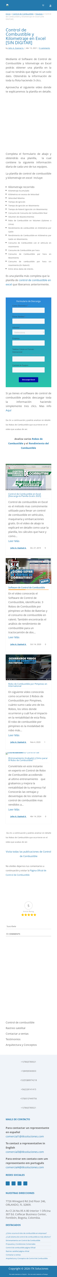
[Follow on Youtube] (14, 1183)
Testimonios (13, 1039)
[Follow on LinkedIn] (25, 1183)
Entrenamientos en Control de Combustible (23, 1240)
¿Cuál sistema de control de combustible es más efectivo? (28, 1237)
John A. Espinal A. (16, 48)
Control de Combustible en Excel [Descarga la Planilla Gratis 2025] (24, 495)
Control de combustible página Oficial (20, 1247)
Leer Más (13, 541)
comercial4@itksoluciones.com (25, 1167)
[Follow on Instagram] (19, 1183)
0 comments (44, 48)
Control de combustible (20, 1022)
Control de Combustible (23, 14)
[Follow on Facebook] (8, 1183)
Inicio (8, 14)
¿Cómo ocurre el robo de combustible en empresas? (26, 1233)
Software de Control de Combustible (26, 587)
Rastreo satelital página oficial (17, 1251)
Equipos (39, 14)
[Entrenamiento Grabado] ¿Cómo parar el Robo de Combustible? (28, 759)
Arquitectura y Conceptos (21, 1045)
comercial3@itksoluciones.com (25, 1152)
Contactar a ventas (17, 1033)
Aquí (8, 410)
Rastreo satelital (15, 1028)
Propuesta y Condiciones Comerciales (20, 1244)
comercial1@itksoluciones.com (25, 1136)
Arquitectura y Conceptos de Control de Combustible (27, 1258)
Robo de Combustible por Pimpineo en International (27, 684)
